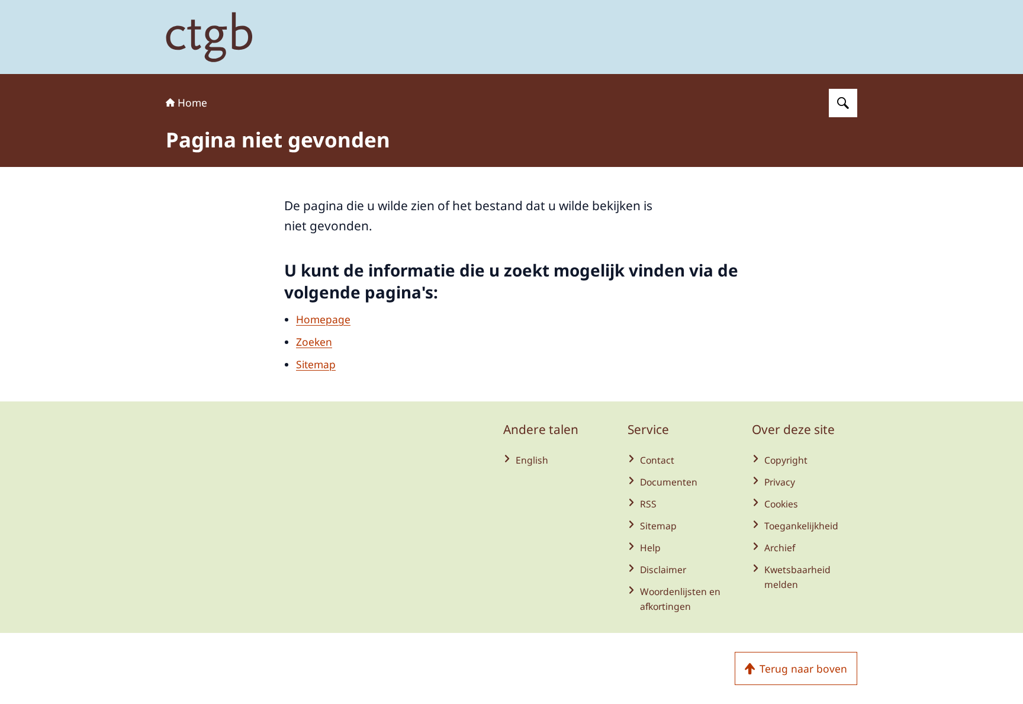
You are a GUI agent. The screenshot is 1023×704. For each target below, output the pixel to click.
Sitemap (316, 364)
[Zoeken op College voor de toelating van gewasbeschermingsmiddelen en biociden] (843, 103)
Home (192, 102)
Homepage (323, 319)
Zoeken (314, 342)
